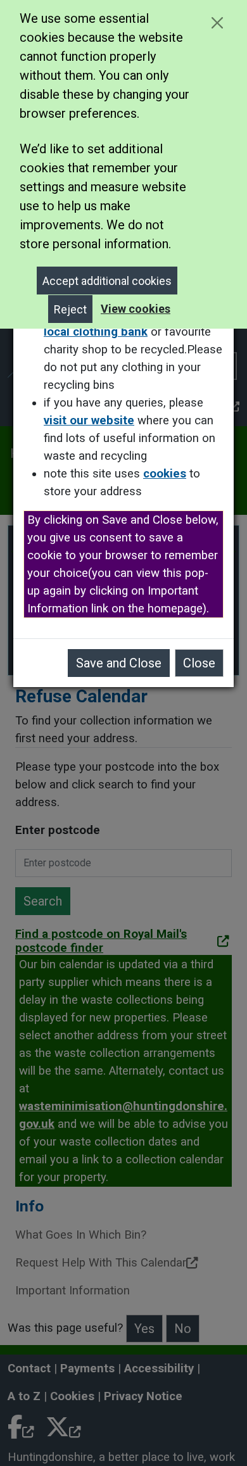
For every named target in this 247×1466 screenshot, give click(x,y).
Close (199, 663)
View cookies (135, 308)
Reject (70, 309)
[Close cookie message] (217, 22)
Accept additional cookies (107, 281)
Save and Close (119, 663)
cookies (164, 474)
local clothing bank (96, 332)
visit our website (89, 420)
